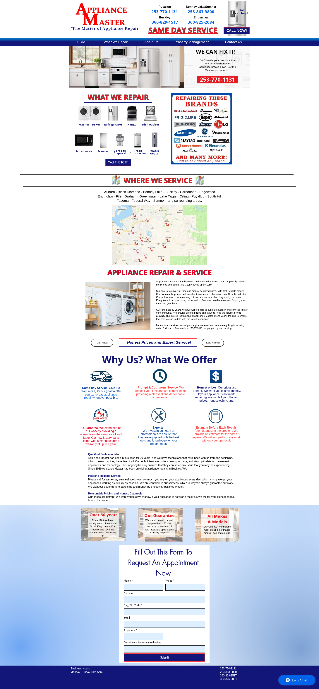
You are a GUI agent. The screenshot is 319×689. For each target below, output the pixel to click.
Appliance (130, 630)
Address (128, 593)
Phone (169, 580)
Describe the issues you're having (142, 642)
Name (128, 580)
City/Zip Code (133, 605)
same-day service (117, 479)
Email (127, 617)
